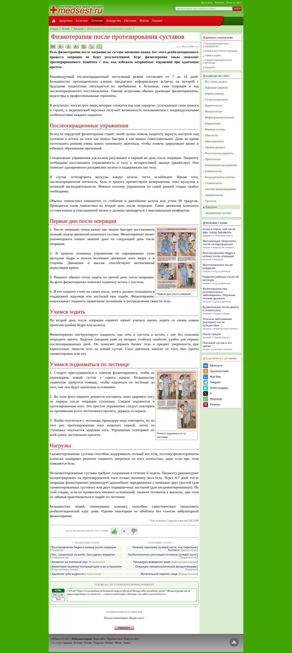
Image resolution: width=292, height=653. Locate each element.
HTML (58, 590)
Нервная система (215, 129)
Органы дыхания (215, 147)
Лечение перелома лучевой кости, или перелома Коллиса (164, 549)
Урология (210, 201)
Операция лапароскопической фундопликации (166, 568)
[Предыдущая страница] (53, 46)
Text (58, 599)
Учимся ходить (213, 55)
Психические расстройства (221, 165)
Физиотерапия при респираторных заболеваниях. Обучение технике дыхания (219, 295)
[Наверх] (234, 642)
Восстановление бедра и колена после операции (84, 549)
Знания (157, 20)
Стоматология (213, 183)
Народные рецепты (216, 87)
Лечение (97, 20)
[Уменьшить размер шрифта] (61, 46)
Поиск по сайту (233, 2)
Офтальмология (214, 141)
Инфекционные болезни (219, 117)
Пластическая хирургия (219, 153)
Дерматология (213, 105)
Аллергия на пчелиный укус (78, 561)
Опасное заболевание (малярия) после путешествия (220, 323)
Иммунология (213, 111)
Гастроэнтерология (216, 99)
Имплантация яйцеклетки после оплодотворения (219, 244)
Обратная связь (114, 638)
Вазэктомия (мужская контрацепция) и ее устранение (87, 568)
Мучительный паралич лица (169, 573)
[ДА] (114, 531)
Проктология (212, 159)
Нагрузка (210, 67)
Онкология (211, 135)
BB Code (58, 595)
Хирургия (211, 207)
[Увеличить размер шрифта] (76, 46)
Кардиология (212, 123)
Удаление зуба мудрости (76, 573)
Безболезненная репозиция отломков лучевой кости (162, 556)
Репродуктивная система (220, 177)
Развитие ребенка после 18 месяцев (221, 280)
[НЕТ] (134, 531)
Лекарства (113, 20)
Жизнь (144, 20)
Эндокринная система (218, 212)
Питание (130, 20)
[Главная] (53, 21)
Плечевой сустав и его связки (217, 346)
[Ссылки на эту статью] (92, 46)
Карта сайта (206, 2)
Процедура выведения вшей (165, 561)
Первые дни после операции (175, 293)
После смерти (216, 335)
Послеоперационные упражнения (217, 45)
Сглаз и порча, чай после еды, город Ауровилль (219, 232)
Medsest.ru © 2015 (61, 638)
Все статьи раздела (216, 81)
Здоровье (66, 20)
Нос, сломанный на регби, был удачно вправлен (83, 556)
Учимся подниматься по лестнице (218, 61)
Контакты (219, 2)
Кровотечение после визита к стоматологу (221, 310)
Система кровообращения (220, 189)
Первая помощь (214, 93)
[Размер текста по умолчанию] (68, 46)
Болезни (82, 20)
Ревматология (213, 171)
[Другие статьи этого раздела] (84, 46)
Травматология (214, 195)
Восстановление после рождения (218, 268)
